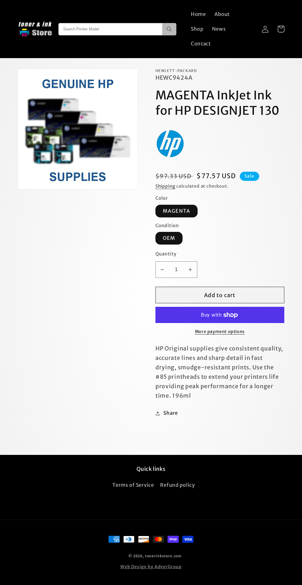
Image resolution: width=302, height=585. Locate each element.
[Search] (169, 29)
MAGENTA (176, 211)
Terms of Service (133, 485)
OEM (169, 238)
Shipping (165, 186)
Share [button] (170, 413)
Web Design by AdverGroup (151, 566)
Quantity (166, 254)
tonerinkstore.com (163, 556)
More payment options (220, 331)
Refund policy (177, 485)
